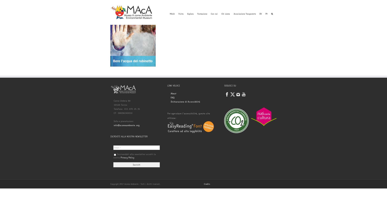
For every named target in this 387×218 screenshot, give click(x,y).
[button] (272, 14)
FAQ (172, 97)
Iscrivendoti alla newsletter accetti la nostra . (134, 156)
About (173, 93)
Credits (207, 184)
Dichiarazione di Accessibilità (185, 101)
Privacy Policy (127, 157)
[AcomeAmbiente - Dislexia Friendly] (191, 122)
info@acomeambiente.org (127, 125)
